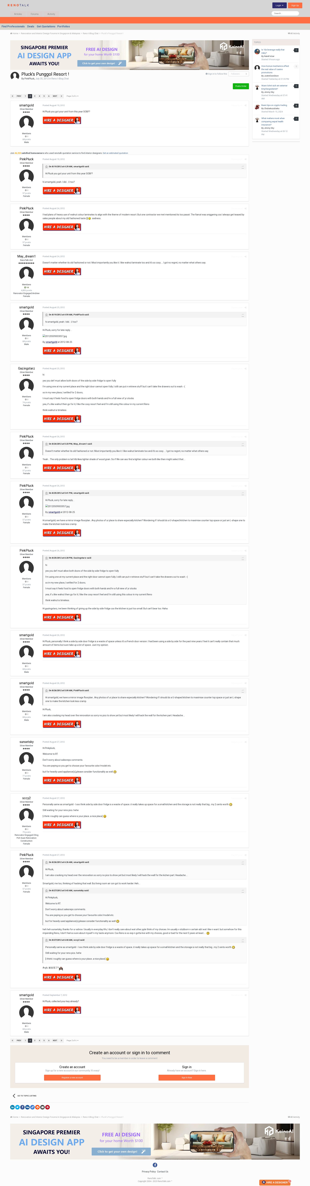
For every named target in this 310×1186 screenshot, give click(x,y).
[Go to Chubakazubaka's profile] (257, 107)
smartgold (26, 105)
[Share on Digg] (27, 1107)
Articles (18, 14)
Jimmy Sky (269, 92)
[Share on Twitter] (17, 1107)
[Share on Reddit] (37, 1107)
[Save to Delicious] (32, 1107)
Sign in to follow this (217, 74)
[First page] (12, 96)
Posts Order (240, 86)
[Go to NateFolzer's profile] (257, 51)
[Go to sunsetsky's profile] (26, 759)
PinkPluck (29, 78)
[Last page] (61, 96)
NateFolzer (269, 56)
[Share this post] (245, 105)
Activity (51, 14)
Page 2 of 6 (72, 96)
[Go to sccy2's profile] (26, 815)
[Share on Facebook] (22, 1107)
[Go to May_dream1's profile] (26, 274)
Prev (19, 96)
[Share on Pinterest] (47, 1107)
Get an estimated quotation (115, 153)
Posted (54, 105)
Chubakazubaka (271, 108)
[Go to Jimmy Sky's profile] (257, 87)
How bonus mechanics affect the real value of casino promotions (275, 69)
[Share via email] (42, 1107)
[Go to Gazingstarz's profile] (26, 386)
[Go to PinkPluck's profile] (14, 76)
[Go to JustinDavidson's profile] (257, 68)
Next (55, 96)
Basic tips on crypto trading (274, 105)
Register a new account (72, 1078)
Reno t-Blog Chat (60, 78)
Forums (35, 14)
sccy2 (26, 798)
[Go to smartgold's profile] (26, 123)
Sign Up (295, 5)
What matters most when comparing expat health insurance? (273, 121)
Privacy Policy (149, 1171)
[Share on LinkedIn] (12, 1107)
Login (279, 5)
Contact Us (162, 1171)
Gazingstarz (26, 368)
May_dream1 (26, 256)
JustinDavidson (271, 76)
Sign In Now (187, 1078)
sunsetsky (27, 742)
